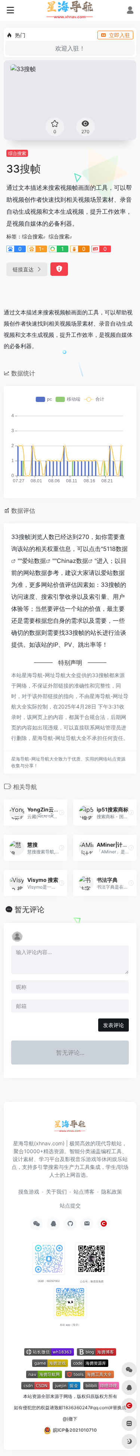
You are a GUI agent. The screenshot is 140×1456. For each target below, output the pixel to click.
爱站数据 (34, 560)
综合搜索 (17, 153)
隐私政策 (111, 1191)
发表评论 (113, 1025)
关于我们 (56, 1191)
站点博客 (84, 1191)
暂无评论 (29, 909)
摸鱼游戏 (28, 1191)
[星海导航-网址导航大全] (70, 1128)
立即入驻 (119, 35)
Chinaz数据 (72, 560)
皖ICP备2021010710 (75, 1430)
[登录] (130, 11)
